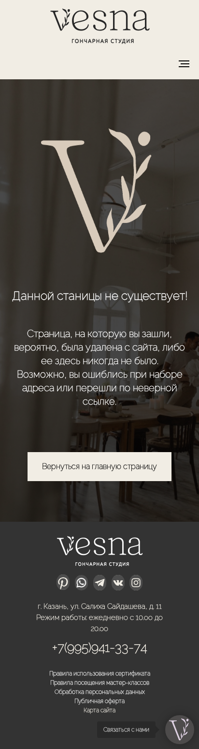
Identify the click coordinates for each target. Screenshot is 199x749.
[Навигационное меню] (184, 63)
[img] (99, 24)
